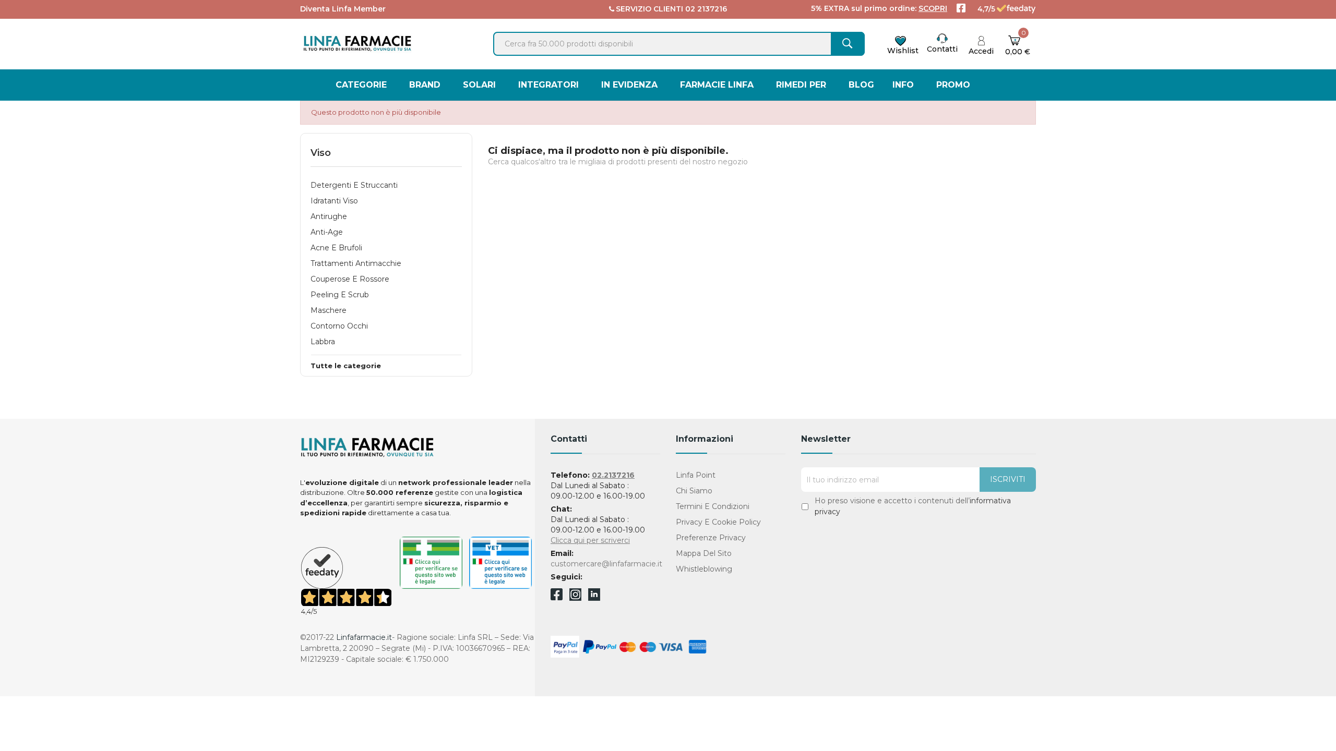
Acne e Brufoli (336, 247)
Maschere (329, 310)
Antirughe (329, 216)
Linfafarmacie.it (364, 637)
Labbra (323, 341)
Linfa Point (695, 475)
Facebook (557, 596)
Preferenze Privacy (711, 537)
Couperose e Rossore (350, 279)
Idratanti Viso (334, 200)
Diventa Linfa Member (343, 9)
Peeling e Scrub (340, 294)
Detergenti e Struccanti (354, 185)
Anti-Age (327, 232)
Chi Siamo (694, 490)
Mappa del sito (704, 553)
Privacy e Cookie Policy (718, 522)
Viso (321, 153)
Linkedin (594, 598)
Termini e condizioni (712, 506)
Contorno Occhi (339, 326)
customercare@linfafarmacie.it (606, 563)
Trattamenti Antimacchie (356, 263)
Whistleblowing (704, 569)
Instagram (575, 598)
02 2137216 (706, 9)
